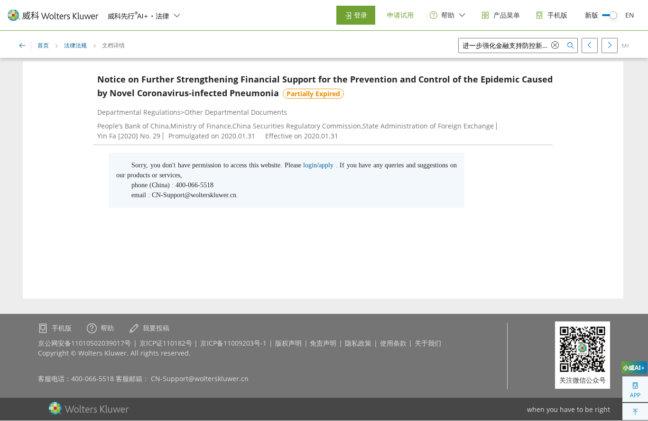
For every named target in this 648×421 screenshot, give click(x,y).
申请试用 (400, 14)
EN (629, 14)
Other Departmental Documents (236, 112)
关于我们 (428, 343)
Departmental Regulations (139, 112)
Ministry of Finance (200, 125)
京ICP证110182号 (165, 343)
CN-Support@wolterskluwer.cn (200, 378)
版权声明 (288, 343)
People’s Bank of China (133, 125)
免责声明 (323, 343)
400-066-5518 (92, 378)
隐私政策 (358, 343)
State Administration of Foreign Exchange (428, 125)
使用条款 (393, 343)
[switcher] (177, 15)
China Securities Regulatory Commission (296, 125)
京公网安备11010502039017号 (84, 343)
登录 (359, 14)
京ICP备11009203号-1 (233, 343)
